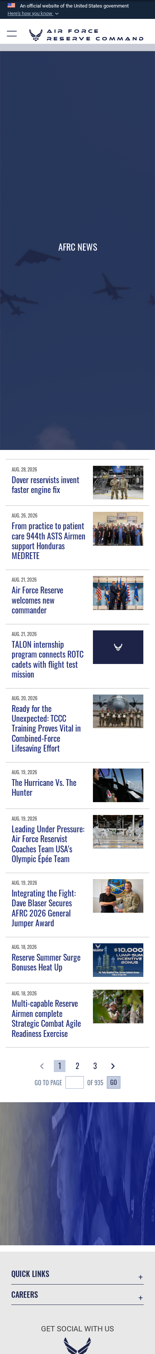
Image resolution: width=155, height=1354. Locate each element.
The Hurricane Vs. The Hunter (44, 787)
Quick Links (30, 1273)
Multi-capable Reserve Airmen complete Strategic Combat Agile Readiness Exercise (46, 1018)
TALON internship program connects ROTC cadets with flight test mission (48, 659)
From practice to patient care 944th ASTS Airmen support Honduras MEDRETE (48, 540)
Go (113, 1082)
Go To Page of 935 (69, 1082)
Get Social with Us (77, 1329)
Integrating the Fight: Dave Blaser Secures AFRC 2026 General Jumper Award (44, 908)
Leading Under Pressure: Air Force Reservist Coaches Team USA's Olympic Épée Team (48, 843)
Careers (24, 1294)
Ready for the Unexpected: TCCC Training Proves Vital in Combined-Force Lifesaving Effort (46, 728)
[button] (34, 13)
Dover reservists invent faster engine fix (45, 484)
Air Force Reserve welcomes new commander (37, 600)
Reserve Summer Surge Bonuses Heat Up (46, 962)
